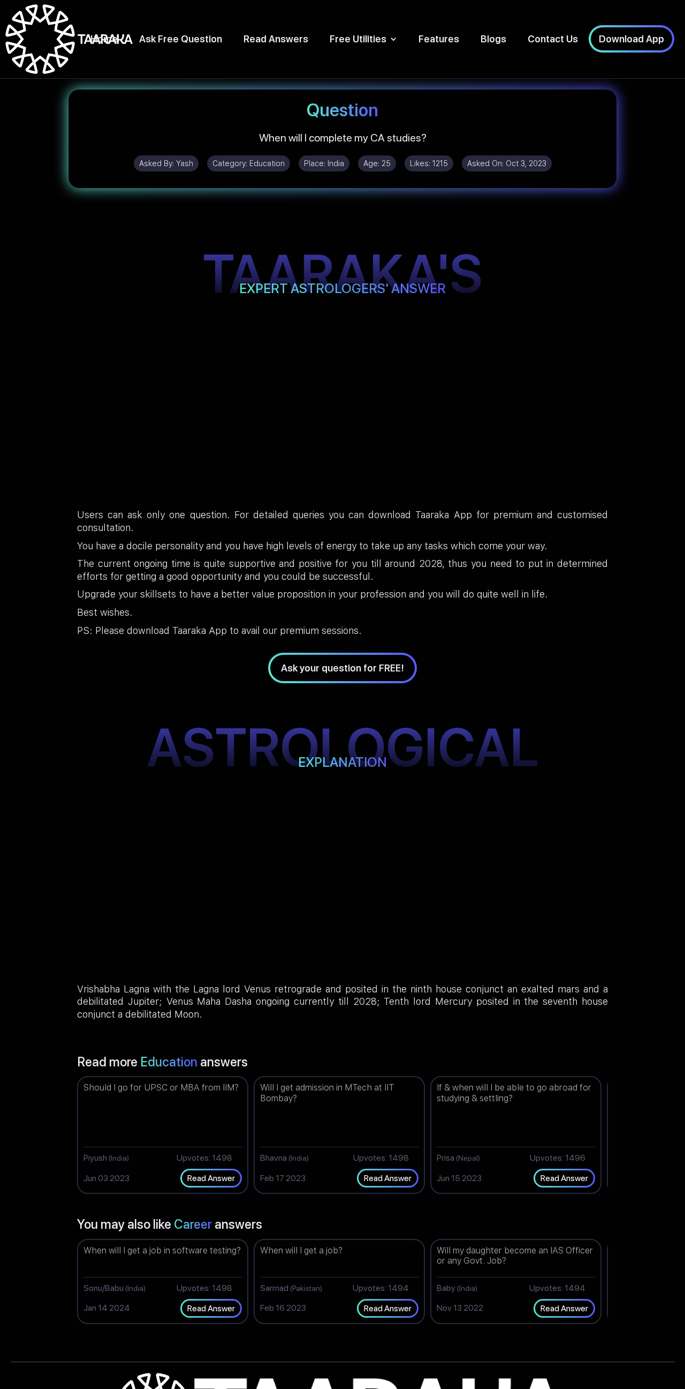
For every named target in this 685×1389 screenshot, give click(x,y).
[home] (69, 39)
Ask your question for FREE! (342, 668)
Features (438, 38)
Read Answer (211, 1178)
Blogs (493, 38)
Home (104, 38)
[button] (363, 38)
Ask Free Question (180, 38)
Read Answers (275, 38)
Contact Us (553, 38)
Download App (631, 38)
